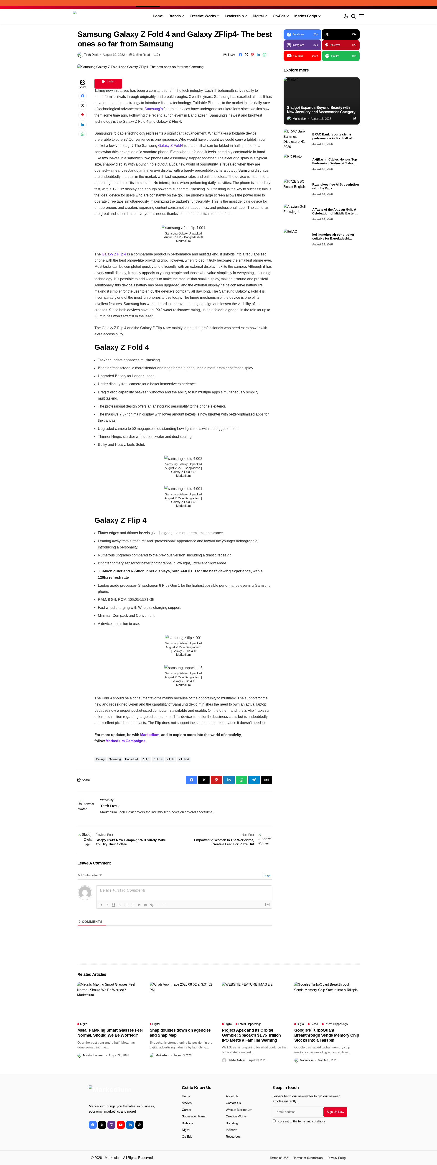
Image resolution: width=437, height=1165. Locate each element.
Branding (232, 1123)
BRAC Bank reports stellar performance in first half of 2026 (332, 136)
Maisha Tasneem (93, 1055)
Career (186, 1109)
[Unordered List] (133, 905)
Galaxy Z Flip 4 (114, 254)
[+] (164, 904)
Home (186, 1096)
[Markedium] (123, 1092)
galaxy (100, 759)
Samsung (115, 759)
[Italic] (107, 905)
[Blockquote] (139, 905)
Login (267, 875)
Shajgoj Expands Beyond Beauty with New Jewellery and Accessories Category (321, 110)
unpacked (131, 759)
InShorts (231, 1130)
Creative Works (236, 1116)
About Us (232, 1096)
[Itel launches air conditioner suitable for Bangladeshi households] (296, 239)
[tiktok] (139, 1125)
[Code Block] (145, 905)
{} (157, 904)
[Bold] (101, 905)
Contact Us (233, 1103)
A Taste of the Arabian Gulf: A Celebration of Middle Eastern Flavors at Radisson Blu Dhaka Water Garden (335, 211)
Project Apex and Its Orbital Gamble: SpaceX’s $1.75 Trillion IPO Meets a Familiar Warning (251, 1035)
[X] (102, 1125)
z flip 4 (158, 759)
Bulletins (187, 1123)
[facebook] (93, 1125)
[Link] (152, 905)
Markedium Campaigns (125, 741)
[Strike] (120, 905)
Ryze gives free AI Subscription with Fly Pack (335, 186)
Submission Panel (194, 1116)
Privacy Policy (337, 1158)
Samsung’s (154, 109)
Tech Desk (91, 54)
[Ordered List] (126, 905)
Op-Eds (187, 1136)
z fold (171, 759)
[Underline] (113, 905)
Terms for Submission (308, 1158)
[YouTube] (121, 1125)
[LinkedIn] (130, 1125)
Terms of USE (279, 1158)
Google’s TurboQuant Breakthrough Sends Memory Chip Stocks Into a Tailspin (326, 1035)
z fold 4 (184, 759)
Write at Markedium (239, 1109)
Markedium (149, 735)
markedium (300, 118)
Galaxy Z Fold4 (170, 146)
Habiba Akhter (236, 1060)
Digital (186, 1130)
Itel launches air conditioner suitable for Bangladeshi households (333, 236)
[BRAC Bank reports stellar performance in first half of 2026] (296, 139)
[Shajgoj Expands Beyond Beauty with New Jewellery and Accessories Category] (322, 100)
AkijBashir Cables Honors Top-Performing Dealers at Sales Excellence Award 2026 (335, 161)
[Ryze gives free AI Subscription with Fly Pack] (296, 189)
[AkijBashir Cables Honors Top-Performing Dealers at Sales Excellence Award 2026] (296, 164)
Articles (187, 1103)
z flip (145, 759)
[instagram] (111, 1125)
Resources (233, 1136)
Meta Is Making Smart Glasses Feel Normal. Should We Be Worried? (110, 1033)
